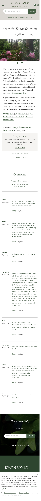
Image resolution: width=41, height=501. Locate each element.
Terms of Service (10, 493)
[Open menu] (3, 5)
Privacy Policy (24, 493)
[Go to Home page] (19, 4)
